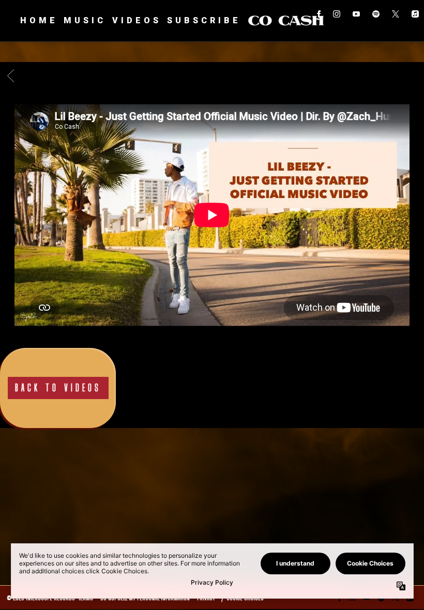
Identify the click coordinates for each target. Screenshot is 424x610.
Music (85, 20)
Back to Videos (58, 387)
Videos (136, 20)
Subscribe (204, 20)
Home (39, 20)
